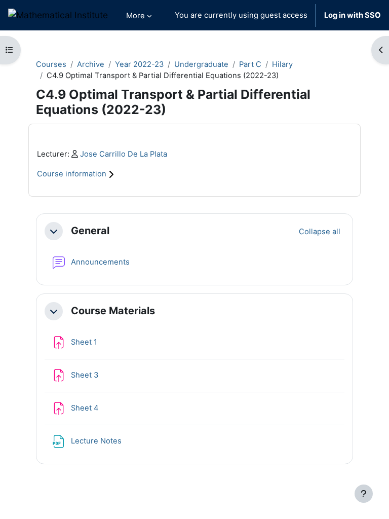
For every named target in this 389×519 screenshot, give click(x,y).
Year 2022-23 (139, 64)
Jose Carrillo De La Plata (123, 154)
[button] (54, 231)
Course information (72, 173)
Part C (250, 64)
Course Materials (113, 311)
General (90, 231)
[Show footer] (364, 494)
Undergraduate (201, 64)
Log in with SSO (352, 15)
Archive (90, 64)
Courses (51, 64)
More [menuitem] (135, 15)
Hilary (282, 64)
